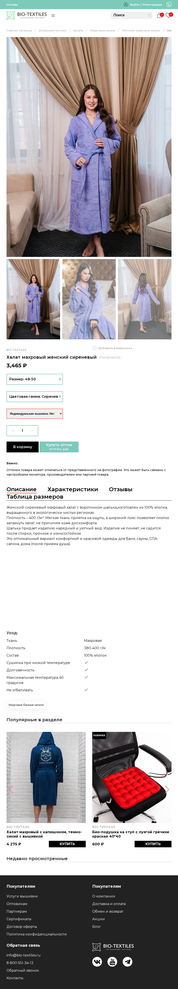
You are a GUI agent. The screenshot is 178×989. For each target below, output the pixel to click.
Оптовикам (17, 904)
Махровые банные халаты (26, 704)
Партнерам (17, 911)
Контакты (15, 978)
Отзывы (120, 489)
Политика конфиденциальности (37, 934)
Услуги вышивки (22, 896)
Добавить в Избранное (115, 348)
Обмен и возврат (107, 911)
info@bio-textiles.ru (24, 955)
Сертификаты (19, 919)
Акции (98, 919)
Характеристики (73, 489)
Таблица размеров (35, 496)
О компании (103, 896)
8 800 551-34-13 (20, 963)
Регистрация (152, 4)
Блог (96, 927)
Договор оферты (22, 927)
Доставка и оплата (109, 904)
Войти (134, 4)
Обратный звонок (23, 970)
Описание (22, 489)
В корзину (22, 447)
